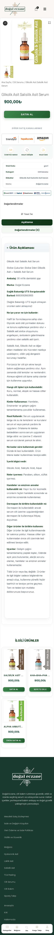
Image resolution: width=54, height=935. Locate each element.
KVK (6, 912)
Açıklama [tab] (27, 222)
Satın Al (27, 114)
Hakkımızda (9, 919)
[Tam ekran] (49, 23)
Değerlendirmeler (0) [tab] (27, 230)
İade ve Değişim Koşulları (16, 823)
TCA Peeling (10, 875)
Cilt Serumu (18, 82)
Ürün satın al (13, 740)
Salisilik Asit (9, 868)
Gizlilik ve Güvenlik (13, 837)
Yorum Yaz (28, 214)
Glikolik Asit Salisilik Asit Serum (34, 178)
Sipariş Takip (10, 895)
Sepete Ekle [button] (40, 689)
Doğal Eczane (42, 184)
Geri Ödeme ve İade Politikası (18, 830)
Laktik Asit (8, 861)
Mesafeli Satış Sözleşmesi (16, 816)
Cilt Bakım (9, 889)
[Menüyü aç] (44, 9)
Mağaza (8, 847)
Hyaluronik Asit (11, 854)
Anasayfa (9, 905)
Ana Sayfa (6, 82)
